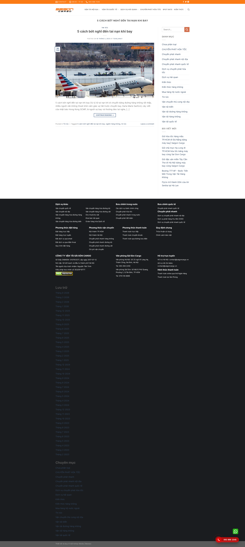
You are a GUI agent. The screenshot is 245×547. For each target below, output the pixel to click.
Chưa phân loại (169, 44)
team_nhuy (117, 39)
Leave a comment (147, 124)
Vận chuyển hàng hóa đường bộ (98, 208)
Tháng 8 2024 (62, 382)
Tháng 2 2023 (62, 454)
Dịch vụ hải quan (129, 9)
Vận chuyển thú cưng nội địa (175, 101)
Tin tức (105, 28)
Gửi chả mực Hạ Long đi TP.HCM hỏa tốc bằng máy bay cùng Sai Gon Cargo (175, 151)
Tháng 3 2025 (62, 351)
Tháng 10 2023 (63, 418)
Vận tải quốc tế (109, 9)
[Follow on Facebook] (183, 2)
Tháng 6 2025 (62, 337)
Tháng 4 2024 (62, 400)
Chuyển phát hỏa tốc (150, 9)
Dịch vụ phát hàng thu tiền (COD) (170, 219)
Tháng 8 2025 (62, 329)
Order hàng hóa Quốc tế (95, 221)
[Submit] (186, 29)
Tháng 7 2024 (62, 387)
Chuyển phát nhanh (171, 54)
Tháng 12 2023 (63, 409)
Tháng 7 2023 (62, 432)
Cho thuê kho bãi (92, 215)
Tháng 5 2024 (62, 396)
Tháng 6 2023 (62, 436)
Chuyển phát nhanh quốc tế (175, 64)
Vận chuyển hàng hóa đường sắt (98, 212)
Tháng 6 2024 (62, 391)
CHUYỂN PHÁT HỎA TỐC (174, 49)
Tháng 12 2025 (63, 311)
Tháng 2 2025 (62, 355)
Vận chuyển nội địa (63, 212)
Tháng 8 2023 (62, 427)
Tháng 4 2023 (62, 445)
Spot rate (167, 9)
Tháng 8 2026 (62, 293)
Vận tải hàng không (171, 116)
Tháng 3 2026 (62, 297)
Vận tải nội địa (91, 9)
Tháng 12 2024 (63, 364)
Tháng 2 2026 (62, 302)
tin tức (123, 124)
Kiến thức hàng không (172, 87)
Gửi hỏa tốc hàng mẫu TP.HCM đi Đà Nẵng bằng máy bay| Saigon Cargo (174, 139)
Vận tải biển (167, 106)
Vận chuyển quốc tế (63, 208)
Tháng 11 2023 (63, 414)
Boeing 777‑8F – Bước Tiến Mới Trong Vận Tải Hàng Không (175, 174)
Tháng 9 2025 (62, 324)
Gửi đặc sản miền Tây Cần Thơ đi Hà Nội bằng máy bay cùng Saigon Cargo (174, 162)
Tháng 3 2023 (62, 450)
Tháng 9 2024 (62, 378)
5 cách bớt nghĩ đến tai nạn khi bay (104, 31)
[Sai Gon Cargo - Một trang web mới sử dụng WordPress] (64, 9)
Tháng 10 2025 (63, 319)
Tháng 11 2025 (63, 315)
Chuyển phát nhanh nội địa (175, 59)
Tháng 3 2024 (62, 405)
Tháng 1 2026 (62, 306)
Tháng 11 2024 (63, 369)
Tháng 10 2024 (63, 373)
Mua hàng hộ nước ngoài (174, 92)
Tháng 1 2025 (62, 360)
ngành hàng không (113, 124)
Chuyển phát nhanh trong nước (128, 215)
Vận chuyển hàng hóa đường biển (68, 221)
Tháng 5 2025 (62, 342)
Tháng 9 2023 (62, 423)
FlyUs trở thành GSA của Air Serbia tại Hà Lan (175, 184)
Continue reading (105, 115)
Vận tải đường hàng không (174, 111)
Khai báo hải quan (92, 218)
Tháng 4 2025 (62, 346)
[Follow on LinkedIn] (188, 2)
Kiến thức (179, 9)
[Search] (188, 9)
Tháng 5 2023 (62, 441)
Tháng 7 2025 (62, 333)
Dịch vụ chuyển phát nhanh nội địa (171, 216)
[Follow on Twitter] (186, 2)
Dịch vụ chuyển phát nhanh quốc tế (171, 222)
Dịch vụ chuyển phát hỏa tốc (174, 71)
